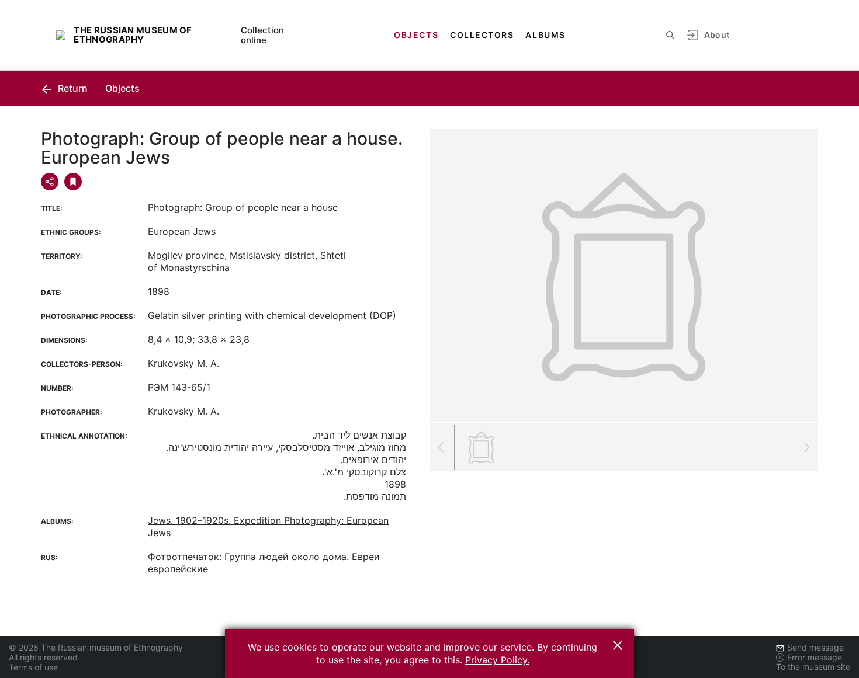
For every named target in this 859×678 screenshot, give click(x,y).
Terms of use (33, 667)
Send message (815, 647)
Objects (416, 35)
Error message (814, 657)
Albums (545, 35)
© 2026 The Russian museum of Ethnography (96, 647)
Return (72, 88)
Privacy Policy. (497, 660)
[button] (617, 645)
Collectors (482, 35)
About (717, 35)
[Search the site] (670, 35)
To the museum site (813, 667)
